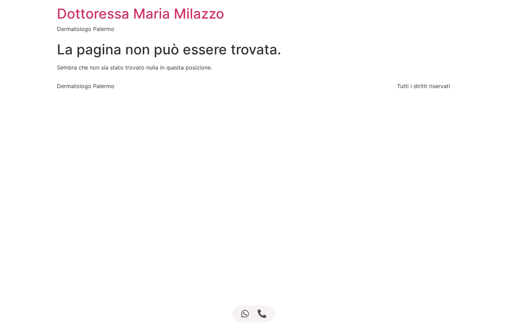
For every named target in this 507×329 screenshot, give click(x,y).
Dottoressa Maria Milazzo (140, 13)
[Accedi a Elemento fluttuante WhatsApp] (245, 313)
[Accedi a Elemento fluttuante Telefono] (262, 313)
